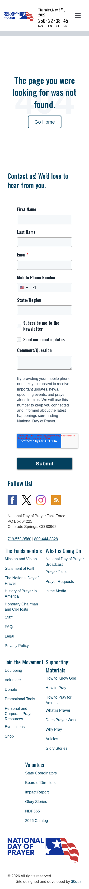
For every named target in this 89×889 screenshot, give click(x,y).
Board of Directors (40, 783)
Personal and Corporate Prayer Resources (19, 713)
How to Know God (61, 678)
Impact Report (37, 792)
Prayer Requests (60, 582)
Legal (9, 636)
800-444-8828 (46, 539)
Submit (44, 464)
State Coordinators (41, 773)
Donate (11, 689)
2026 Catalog (36, 821)
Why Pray (54, 729)
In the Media (56, 591)
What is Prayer (58, 710)
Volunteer (13, 680)
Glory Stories (56, 748)
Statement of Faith (20, 568)
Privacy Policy (17, 646)
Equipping (13, 670)
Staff (8, 617)
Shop (9, 736)
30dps (76, 881)
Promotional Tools (20, 699)
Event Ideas (15, 727)
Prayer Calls (56, 572)
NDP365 (32, 811)
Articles (52, 739)
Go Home (44, 122)
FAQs (9, 627)
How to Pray (56, 688)
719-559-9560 (19, 539)
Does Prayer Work (61, 720)
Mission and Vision (21, 559)
